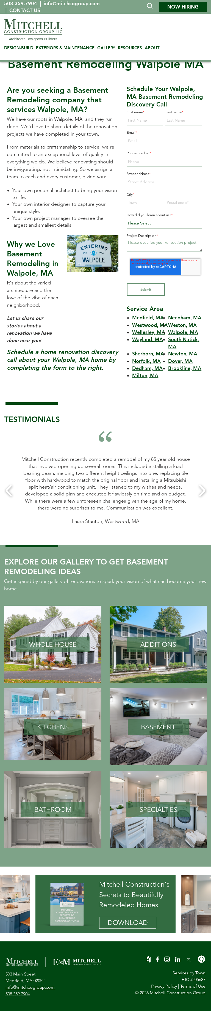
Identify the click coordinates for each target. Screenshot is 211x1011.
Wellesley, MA (148, 332)
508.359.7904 (21, 3)
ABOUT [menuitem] (152, 47)
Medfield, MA (148, 317)
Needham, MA (184, 317)
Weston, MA (182, 325)
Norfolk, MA (146, 361)
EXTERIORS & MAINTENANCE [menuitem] (65, 47)
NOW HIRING (183, 7)
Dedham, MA (147, 368)
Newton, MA (182, 353)
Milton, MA (145, 375)
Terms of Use (193, 986)
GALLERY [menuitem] (106, 47)
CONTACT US (24, 10)
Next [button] (202, 490)
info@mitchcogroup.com (72, 3)
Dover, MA (180, 361)
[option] (105, 490)
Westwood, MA (150, 325)
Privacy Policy (164, 986)
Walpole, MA (183, 332)
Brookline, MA (184, 368)
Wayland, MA (147, 339)
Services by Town (189, 973)
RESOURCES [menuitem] (130, 47)
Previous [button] (9, 490)
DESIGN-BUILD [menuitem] (18, 47)
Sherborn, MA (148, 353)
